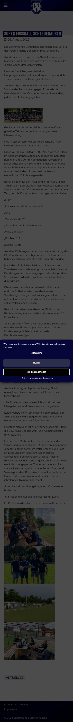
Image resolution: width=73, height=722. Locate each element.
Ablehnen (36, 362)
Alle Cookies (36, 353)
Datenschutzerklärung (32, 378)
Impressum (48, 378)
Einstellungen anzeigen (36, 372)
